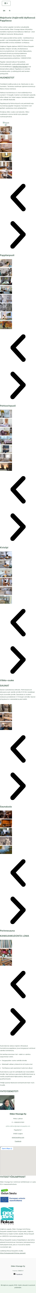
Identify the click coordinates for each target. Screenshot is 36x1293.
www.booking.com (18, 1137)
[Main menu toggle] (6, 3)
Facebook (18, 1141)
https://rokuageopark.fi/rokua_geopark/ (13, 1253)
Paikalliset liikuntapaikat (20, 66)
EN (4, 11)
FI (9, 11)
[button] (18, 198)
